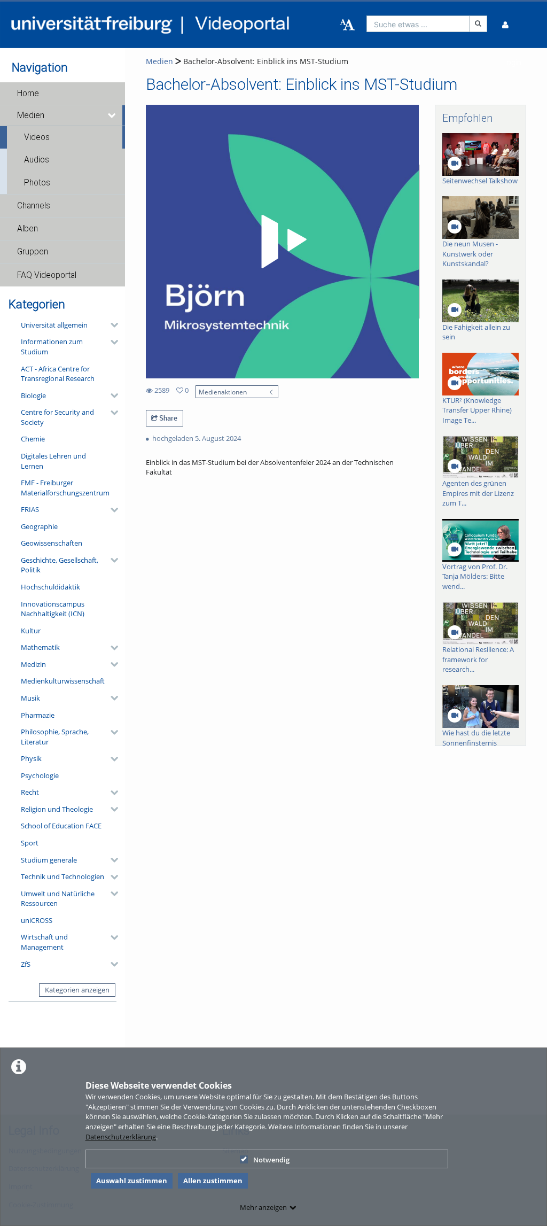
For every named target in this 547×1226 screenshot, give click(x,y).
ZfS (25, 964)
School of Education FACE (61, 826)
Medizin (33, 664)
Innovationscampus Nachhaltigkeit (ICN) (52, 609)
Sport (29, 843)
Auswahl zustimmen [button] (131, 1180)
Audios (36, 160)
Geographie (39, 526)
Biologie (33, 395)
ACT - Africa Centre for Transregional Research (58, 374)
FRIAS (30, 509)
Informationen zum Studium (52, 346)
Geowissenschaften (51, 543)
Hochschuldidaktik (50, 587)
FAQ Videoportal (46, 275)
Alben (27, 229)
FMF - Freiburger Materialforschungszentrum (65, 488)
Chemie (33, 439)
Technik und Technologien (62, 876)
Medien (30, 115)
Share (167, 418)
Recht (30, 792)
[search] (418, 23)
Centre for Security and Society (57, 417)
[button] (62, 93)
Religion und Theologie (57, 809)
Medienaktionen (223, 391)
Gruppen (32, 252)
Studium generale (49, 860)
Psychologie (40, 775)
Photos (37, 183)
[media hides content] (112, 115)
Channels (33, 206)
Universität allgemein (54, 325)
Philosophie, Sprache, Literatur (55, 737)
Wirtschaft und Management (44, 942)
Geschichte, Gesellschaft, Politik (59, 565)
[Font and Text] (347, 25)
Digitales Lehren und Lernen (53, 461)
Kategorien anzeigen (77, 990)
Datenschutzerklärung (120, 1137)
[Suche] (478, 23)
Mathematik (40, 647)
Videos (37, 137)
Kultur (31, 630)
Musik (30, 698)
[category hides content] (111, 324)
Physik (31, 758)
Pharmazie (37, 715)
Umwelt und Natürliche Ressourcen (58, 899)
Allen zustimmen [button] (213, 1180)
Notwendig (271, 1160)
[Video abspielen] (282, 241)
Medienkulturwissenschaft (63, 681)
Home (28, 93)
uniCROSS (36, 920)
